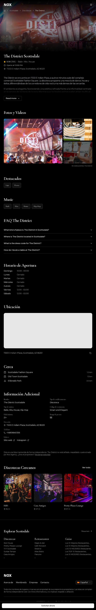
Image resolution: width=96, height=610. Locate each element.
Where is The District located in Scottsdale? (24, 237)
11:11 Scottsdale (10, 549)
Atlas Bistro (39, 551)
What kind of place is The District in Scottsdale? (26, 230)
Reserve (38, 549)
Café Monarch (40, 546)
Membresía (21, 582)
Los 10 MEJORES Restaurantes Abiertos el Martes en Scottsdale (78, 554)
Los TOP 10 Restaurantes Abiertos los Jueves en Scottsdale (75, 551)
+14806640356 (13, 433)
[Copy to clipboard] (90, 353)
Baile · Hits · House (26, 62)
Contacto (44, 582)
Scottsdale (14, 11)
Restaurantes (42, 539)
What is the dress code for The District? (22, 243)
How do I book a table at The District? (22, 250)
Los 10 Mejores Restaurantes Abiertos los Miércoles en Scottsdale (77, 543)
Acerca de (8, 582)
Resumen (85, 531)
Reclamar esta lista (42, 455)
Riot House (8, 543)
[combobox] (84, 582)
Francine (38, 554)
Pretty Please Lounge (13, 546)
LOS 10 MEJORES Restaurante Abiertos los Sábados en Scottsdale (78, 549)
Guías (68, 539)
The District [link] (40, 11)
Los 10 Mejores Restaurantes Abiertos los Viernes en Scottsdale (77, 546)
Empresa (33, 582)
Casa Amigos (9, 554)
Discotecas (26, 11)
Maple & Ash (40, 543)
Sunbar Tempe (10, 551)
